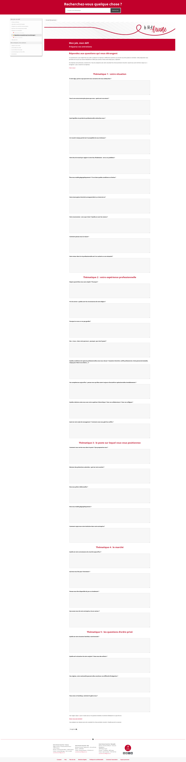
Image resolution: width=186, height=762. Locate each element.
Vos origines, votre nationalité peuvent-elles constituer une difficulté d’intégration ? (93, 676)
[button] (26, 19)
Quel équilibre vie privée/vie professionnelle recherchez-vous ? (87, 118)
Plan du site (72, 759)
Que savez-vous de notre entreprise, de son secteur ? (84, 611)
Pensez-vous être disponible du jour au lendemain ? (84, 591)
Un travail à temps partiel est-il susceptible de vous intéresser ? (87, 138)
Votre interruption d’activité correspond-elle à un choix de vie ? (87, 197)
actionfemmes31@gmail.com (59, 752)
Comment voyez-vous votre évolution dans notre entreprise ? (87, 526)
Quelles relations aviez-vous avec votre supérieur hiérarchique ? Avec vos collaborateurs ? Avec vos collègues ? (101, 402)
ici (79, 715)
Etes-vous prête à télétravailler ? (78, 487)
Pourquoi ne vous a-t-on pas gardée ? (80, 321)
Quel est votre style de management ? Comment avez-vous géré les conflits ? (91, 422)
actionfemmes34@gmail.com (105, 753)
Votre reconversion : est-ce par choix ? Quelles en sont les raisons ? (88, 217)
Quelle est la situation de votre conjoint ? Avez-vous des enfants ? (88, 656)
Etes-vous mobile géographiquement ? (80, 506)
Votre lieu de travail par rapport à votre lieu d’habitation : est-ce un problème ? (92, 157)
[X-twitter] (129, 753)
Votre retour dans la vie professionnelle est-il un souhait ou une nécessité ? (91, 256)
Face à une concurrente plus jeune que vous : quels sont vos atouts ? (89, 98)
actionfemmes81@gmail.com (81, 752)
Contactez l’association (112, 759)
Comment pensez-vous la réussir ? (79, 236)
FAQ (65, 759)
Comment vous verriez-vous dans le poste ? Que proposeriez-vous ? (88, 447)
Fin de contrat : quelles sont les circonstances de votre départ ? (87, 301)
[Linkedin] (124, 753)
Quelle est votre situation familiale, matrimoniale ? (84, 636)
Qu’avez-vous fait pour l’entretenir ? (79, 571)
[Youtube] (132, 753)
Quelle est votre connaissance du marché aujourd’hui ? (85, 552)
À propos (59, 759)
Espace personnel (124, 759)
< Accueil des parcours (50, 20)
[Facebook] (126, 753)
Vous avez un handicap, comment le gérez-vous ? (83, 696)
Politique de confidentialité (96, 759)
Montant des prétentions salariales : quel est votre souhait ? (86, 467)
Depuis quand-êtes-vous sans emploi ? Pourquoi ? (83, 282)
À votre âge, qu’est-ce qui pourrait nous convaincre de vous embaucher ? (90, 78)
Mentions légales (82, 759)
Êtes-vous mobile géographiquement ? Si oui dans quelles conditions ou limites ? (92, 177)
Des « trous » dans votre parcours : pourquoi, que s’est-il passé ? (87, 341)
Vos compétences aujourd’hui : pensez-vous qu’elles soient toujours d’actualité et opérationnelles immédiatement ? (102, 382)
